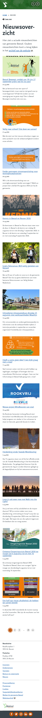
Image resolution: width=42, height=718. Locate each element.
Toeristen (6, 671)
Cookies (5, 689)
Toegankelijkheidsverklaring (13, 692)
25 (28, 630)
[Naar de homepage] (5, 4)
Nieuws (5, 677)
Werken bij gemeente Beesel (13, 695)
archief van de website (21, 51)
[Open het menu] (37, 4)
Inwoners (6, 665)
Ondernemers (8, 668)
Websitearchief (8, 698)
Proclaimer (6, 686)
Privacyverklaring (9, 683)
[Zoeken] (33, 4)
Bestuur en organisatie (11, 674)
